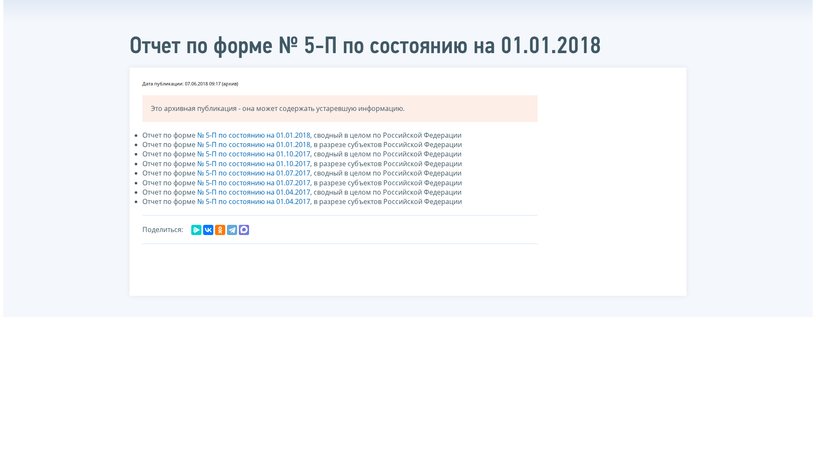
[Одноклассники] (220, 230)
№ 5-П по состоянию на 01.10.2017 (253, 154)
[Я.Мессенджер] (196, 230)
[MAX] (244, 230)
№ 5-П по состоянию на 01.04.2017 (253, 192)
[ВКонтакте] (208, 230)
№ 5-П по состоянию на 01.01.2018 (253, 135)
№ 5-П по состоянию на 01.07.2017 (253, 173)
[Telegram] (232, 230)
